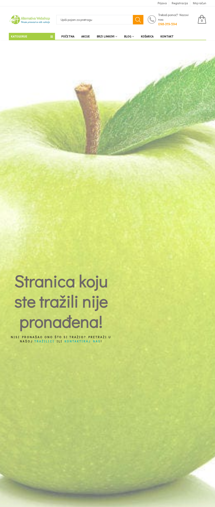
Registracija (180, 3)
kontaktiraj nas (83, 341)
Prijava (162, 3)
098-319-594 (167, 24)
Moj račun (199, 3)
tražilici (44, 341)
